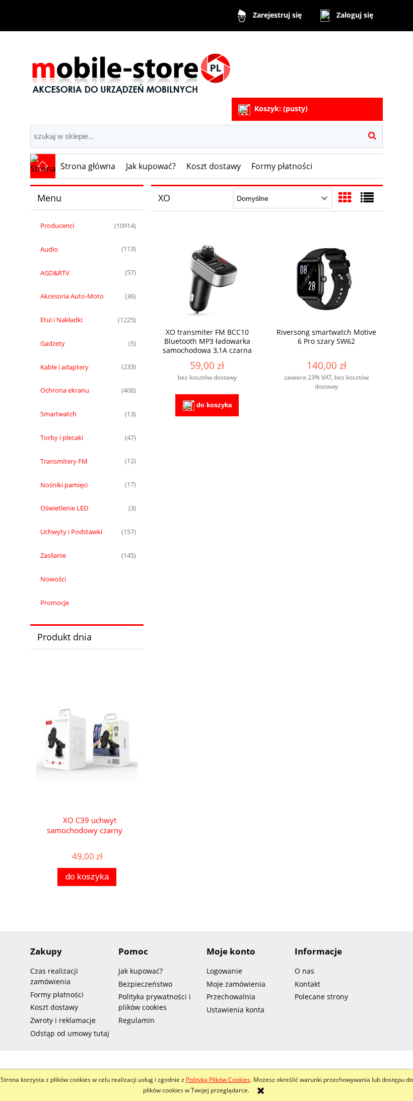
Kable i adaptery (64, 367)
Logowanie (224, 971)
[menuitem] (88, 166)
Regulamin (136, 1020)
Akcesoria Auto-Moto (72, 296)
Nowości (53, 578)
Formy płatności (57, 994)
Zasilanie (53, 555)
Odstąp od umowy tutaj (69, 1033)
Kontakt (307, 984)
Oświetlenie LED (64, 507)
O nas (304, 971)
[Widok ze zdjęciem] (345, 197)
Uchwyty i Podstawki (71, 531)
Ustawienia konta (235, 1009)
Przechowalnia (230, 996)
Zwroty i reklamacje (63, 1020)
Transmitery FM (64, 461)
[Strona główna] (131, 65)
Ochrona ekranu (64, 390)
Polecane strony (321, 996)
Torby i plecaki (61, 437)
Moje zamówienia (235, 984)
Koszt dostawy (54, 1007)
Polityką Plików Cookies (218, 1079)
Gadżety (52, 343)
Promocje (54, 602)
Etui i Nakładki (61, 319)
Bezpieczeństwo (145, 984)
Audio (49, 249)
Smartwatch (58, 413)
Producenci (57, 225)
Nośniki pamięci (64, 484)
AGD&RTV (55, 272)
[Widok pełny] (367, 197)
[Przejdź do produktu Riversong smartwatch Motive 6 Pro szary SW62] (326, 279)
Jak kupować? (140, 971)
